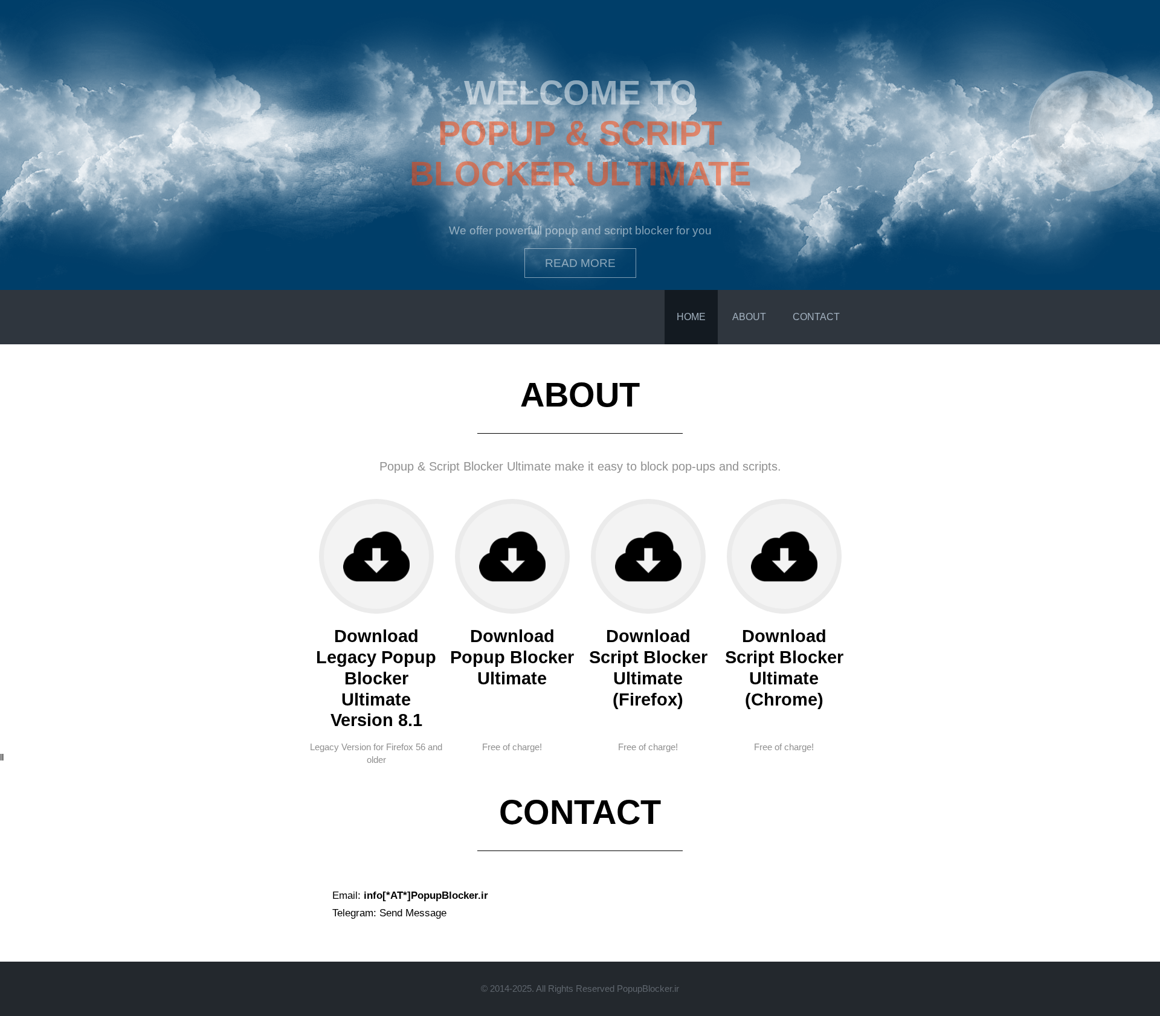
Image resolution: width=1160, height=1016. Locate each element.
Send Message (412, 913)
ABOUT (749, 317)
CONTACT (816, 317)
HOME (691, 317)
